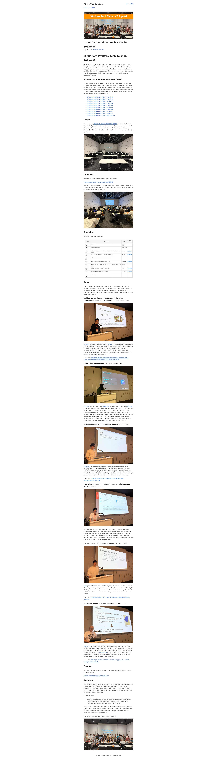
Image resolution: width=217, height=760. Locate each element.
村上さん (86, 406)
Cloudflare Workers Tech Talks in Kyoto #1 (100, 111)
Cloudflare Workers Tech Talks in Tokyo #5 (100, 109)
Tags (127, 3)
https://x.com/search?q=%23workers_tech (96, 675)
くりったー (87, 646)
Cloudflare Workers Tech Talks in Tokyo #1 (100, 97)
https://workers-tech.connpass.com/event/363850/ (98, 182)
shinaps (86, 344)
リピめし (110, 344)
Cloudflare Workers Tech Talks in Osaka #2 (100, 107)
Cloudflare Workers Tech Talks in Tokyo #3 (100, 103)
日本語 (131, 3)
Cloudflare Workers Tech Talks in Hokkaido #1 (101, 115)
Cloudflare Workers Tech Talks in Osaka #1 (100, 101)
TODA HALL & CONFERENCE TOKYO (105, 124)
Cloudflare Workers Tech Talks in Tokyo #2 (100, 99)
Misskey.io (105, 406)
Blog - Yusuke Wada (93, 4)
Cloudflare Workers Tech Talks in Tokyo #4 (100, 105)
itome (85, 586)
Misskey (129, 406)
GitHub (93, 7)
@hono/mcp (103, 652)
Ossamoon (87, 466)
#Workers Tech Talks (98, 49)
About (85, 7)
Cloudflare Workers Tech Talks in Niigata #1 (100, 113)
